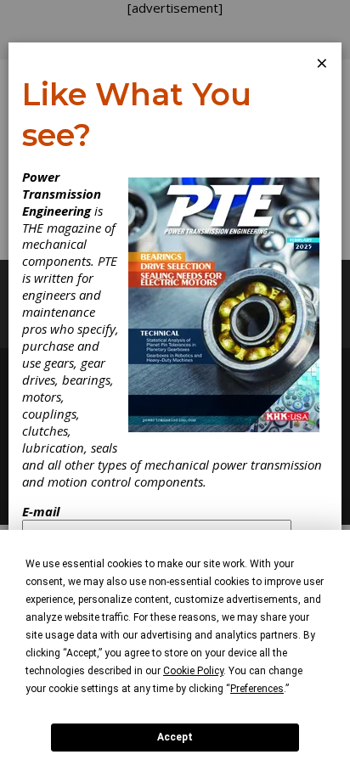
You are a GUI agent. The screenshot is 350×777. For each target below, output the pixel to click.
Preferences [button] (257, 689)
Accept (175, 737)
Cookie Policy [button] (193, 671)
